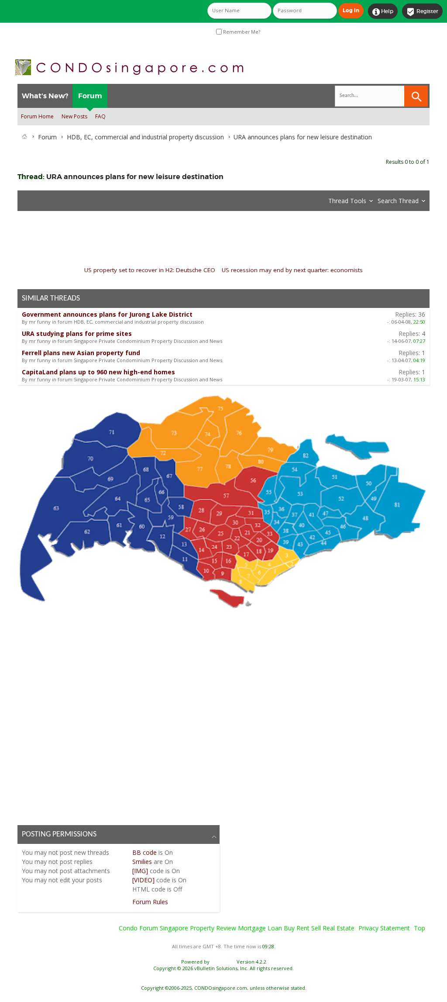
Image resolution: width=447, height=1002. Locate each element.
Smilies (142, 861)
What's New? (45, 95)
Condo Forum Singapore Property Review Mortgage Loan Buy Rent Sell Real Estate (236, 928)
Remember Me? (241, 32)
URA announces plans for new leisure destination (135, 176)
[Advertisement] (223, 715)
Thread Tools (347, 201)
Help (382, 11)
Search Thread (398, 201)
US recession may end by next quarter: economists (292, 270)
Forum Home (37, 116)
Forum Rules (150, 902)
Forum (90, 95)
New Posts (74, 116)
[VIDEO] (143, 880)
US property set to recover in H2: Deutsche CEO (149, 270)
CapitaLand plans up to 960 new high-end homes (98, 372)
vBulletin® (223, 961)
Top (419, 928)
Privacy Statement (384, 928)
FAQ (100, 116)
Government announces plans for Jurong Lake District (107, 314)
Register (422, 11)
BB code (144, 852)
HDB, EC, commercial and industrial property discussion (145, 137)
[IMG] (140, 871)
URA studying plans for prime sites (77, 333)
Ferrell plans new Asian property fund (81, 353)
